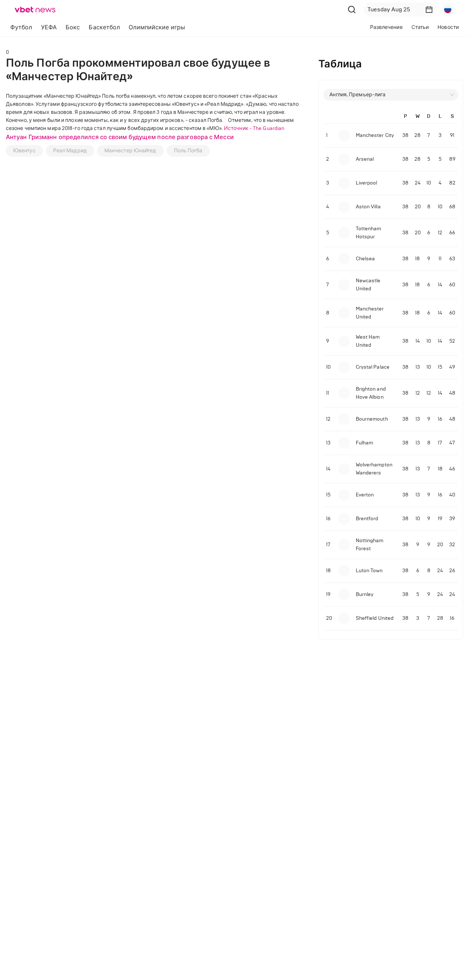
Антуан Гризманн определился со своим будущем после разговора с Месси (120, 137)
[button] (429, 9)
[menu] (146, 27)
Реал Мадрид (70, 151)
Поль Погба (188, 151)
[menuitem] (21, 27)
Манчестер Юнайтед (130, 151)
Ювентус (24, 151)
